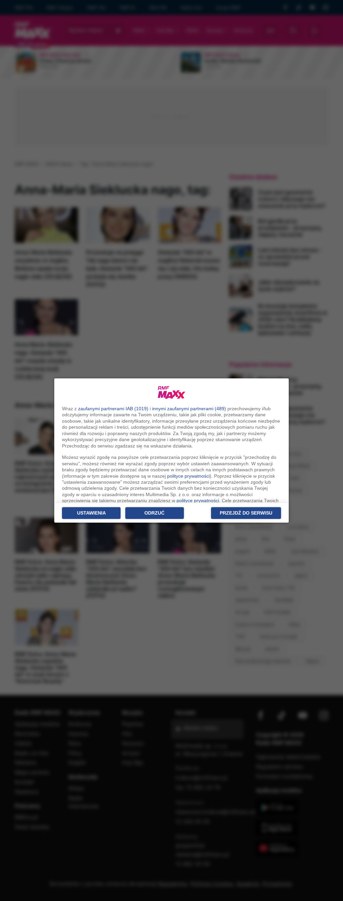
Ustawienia (91, 513)
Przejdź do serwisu (246, 513)
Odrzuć (154, 513)
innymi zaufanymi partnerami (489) (189, 408)
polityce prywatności (188, 476)
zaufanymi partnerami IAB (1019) (113, 408)
